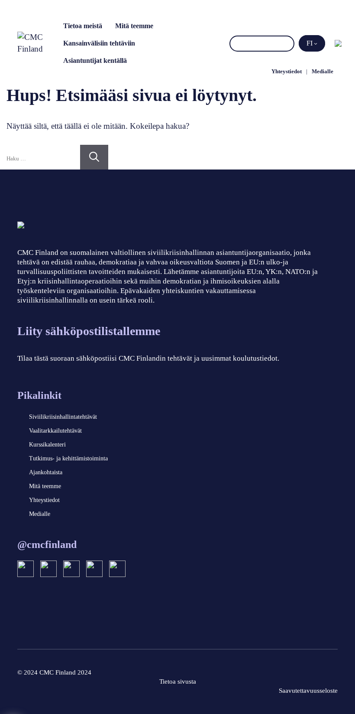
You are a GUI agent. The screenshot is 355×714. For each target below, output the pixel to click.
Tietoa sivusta (177, 681)
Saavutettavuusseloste (308, 690)
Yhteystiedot (286, 71)
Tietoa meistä (82, 25)
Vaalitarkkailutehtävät (55, 430)
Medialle (322, 71)
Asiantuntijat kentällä (95, 60)
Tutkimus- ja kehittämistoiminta (68, 458)
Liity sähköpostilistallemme (88, 331)
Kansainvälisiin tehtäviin (99, 43)
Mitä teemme (134, 25)
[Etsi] (286, 43)
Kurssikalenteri (47, 444)
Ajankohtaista (45, 472)
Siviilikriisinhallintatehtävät (63, 417)
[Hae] (94, 157)
